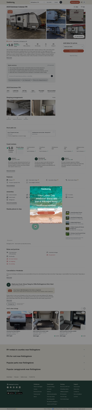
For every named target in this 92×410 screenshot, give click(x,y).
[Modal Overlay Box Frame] (46, 205)
